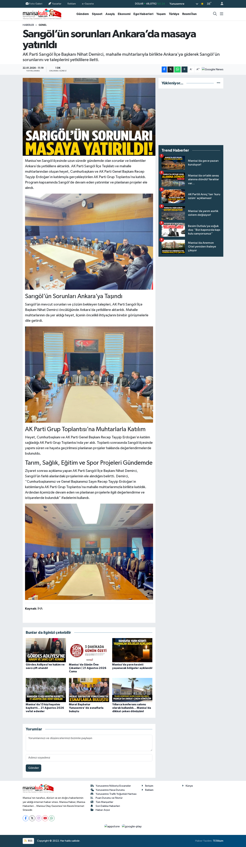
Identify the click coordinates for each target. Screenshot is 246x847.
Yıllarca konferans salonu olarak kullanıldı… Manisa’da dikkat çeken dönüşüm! (131, 708)
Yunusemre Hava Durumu (110, 790)
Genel (43, 25)
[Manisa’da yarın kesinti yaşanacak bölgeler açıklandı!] (132, 650)
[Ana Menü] (221, 14)
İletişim (149, 785)
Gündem (82, 14)
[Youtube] (45, 818)
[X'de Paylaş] (170, 69)
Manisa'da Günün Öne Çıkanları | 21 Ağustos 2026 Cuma (87, 668)
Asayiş (110, 14)
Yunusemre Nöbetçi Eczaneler (113, 785)
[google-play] (131, 826)
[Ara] (215, 14)
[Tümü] (218, 83)
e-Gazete (88, 3)
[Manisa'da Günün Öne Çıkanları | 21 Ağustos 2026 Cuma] (89, 650)
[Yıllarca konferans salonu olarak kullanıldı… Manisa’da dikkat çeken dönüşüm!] (132, 689)
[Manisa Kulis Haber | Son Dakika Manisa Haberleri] (42, 14)
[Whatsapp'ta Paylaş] (177, 69)
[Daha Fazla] (184, 69)
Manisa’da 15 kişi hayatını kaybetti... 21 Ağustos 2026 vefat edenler (45, 708)
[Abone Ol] (212, 69)
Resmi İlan (189, 14)
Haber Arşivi (103, 810)
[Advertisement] (190, 117)
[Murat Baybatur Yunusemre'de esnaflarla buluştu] (89, 689)
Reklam (72, 3)
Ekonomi (124, 14)
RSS (30, 840)
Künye (189, 785)
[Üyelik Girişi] (220, 4)
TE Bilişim (218, 840)
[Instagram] (39, 818)
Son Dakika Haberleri (108, 806)
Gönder (33, 767)
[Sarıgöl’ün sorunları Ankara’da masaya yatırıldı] (89, 117)
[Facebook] (26, 818)
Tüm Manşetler (104, 802)
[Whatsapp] (52, 818)
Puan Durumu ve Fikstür (109, 798)
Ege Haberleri (143, 14)
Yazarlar (56, 3)
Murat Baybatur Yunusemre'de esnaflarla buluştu (86, 708)
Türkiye (174, 14)
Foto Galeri (35, 3)
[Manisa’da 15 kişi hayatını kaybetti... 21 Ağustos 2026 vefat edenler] (46, 689)
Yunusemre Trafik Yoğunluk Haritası (116, 794)
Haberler (28, 25)
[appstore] (112, 826)
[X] (32, 818)
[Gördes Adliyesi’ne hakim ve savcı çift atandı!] (46, 650)
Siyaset (97, 14)
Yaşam (161, 14)
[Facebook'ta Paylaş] (164, 69)
